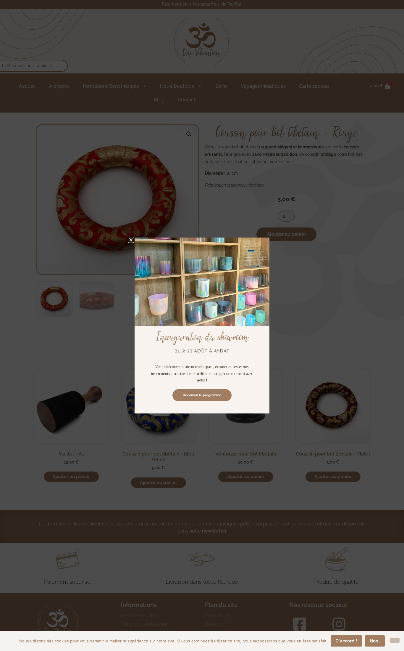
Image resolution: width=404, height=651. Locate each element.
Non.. (375, 641)
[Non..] (395, 640)
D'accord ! (346, 641)
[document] (202, 325)
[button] (131, 240)
